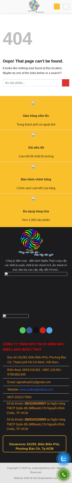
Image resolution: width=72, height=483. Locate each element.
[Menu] (5, 6)
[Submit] (65, 82)
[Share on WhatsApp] (23, 330)
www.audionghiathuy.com (36, 389)
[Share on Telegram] (49, 330)
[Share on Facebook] (29, 330)
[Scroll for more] (36, 454)
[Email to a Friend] (36, 330)
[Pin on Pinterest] (43, 330)
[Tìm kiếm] (66, 6)
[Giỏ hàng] (57, 7)
